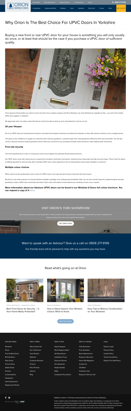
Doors (72, 8)
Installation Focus (60, 357)
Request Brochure (65, 2)
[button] (65, 223)
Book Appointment (49, 2)
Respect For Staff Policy (112, 361)
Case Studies (34, 354)
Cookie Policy (108, 354)
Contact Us (83, 364)
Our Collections (35, 350)
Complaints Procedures (62, 375)
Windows (63, 8)
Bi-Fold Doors (10, 357)
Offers (110, 8)
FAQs (56, 371)
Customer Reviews (36, 361)
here (32, 190)
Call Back (82, 368)
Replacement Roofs (50, 8)
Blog (31, 375)
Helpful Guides (59, 368)
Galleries (33, 357)
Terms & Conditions (110, 357)
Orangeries (9, 378)
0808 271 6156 (120, 2)
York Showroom (78, 2)
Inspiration (81, 8)
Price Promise (35, 368)
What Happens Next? (61, 350)
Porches (8, 371)
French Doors (10, 364)
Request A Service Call (87, 375)
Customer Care (84, 371)
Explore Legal (108, 347)
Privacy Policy (108, 350)
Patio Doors (9, 361)
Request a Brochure (86, 357)
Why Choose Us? (36, 347)
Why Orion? (91, 8)
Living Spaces (36, 8)
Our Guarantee (59, 364)
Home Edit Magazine (86, 361)
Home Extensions (11, 382)
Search (90, 2)
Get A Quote (36, 2)
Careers (32, 371)
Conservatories (10, 375)
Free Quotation (84, 350)
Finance (101, 8)
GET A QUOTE (121, 8)
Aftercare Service (60, 361)
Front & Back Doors (12, 354)
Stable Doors (9, 368)
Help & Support (59, 347)
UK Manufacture (60, 354)
